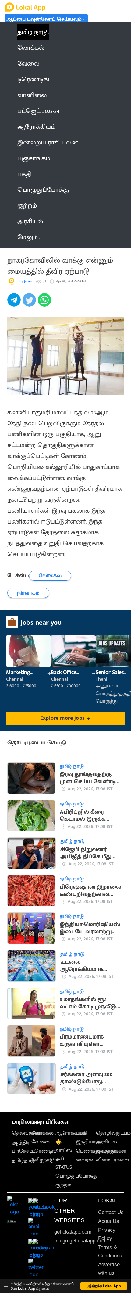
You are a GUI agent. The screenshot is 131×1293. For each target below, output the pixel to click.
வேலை (40, 1142)
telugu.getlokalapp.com (80, 1241)
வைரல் (84, 1160)
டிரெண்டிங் (44, 1151)
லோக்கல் (42, 1133)
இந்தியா (86, 1142)
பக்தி (81, 1133)
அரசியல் (106, 1142)
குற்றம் (63, 1185)
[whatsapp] (45, 303)
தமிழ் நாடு (32, 32)
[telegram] (15, 303)
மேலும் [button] (27, 237)
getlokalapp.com (72, 1232)
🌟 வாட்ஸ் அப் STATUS (63, 1154)
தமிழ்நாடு (23, 1160)
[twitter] (30, 303)
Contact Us (111, 1212)
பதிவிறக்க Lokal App (104, 1286)
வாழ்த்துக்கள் (111, 1151)
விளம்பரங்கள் (112, 1160)
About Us (108, 1221)
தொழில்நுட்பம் (113, 1133)
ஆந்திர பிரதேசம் (22, 1146)
